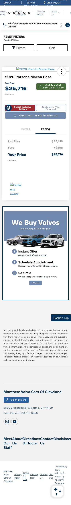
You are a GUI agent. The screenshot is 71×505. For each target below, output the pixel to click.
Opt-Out (51, 476)
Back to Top (61, 317)
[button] (61, 71)
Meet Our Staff (7, 443)
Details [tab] (25, 128)
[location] (44, 2)
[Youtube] (14, 421)
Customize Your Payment (51, 108)
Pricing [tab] (45, 128)
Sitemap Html (34, 476)
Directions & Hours (31, 440)
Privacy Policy (17, 476)
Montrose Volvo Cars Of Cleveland (8, 476)
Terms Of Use (26, 476)
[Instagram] (7, 421)
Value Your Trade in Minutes (38, 115)
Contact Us (18, 399)
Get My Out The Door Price (53, 86)
